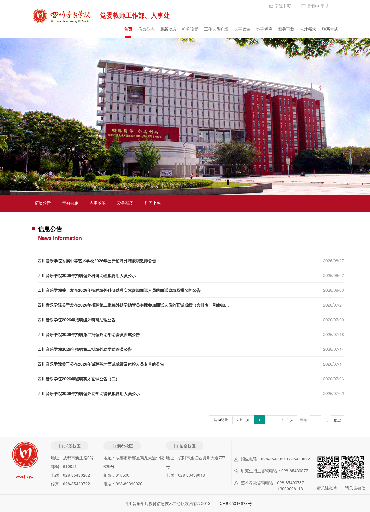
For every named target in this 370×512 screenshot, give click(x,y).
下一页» (286, 419)
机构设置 (190, 29)
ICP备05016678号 (235, 503)
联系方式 (330, 29)
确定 (337, 419)
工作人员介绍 (216, 29)
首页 (128, 29)
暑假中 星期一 (319, 6)
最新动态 (168, 29)
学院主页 (283, 6)
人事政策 (242, 29)
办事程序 (264, 29)
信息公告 (146, 29)
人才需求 (308, 29)
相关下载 (286, 29)
